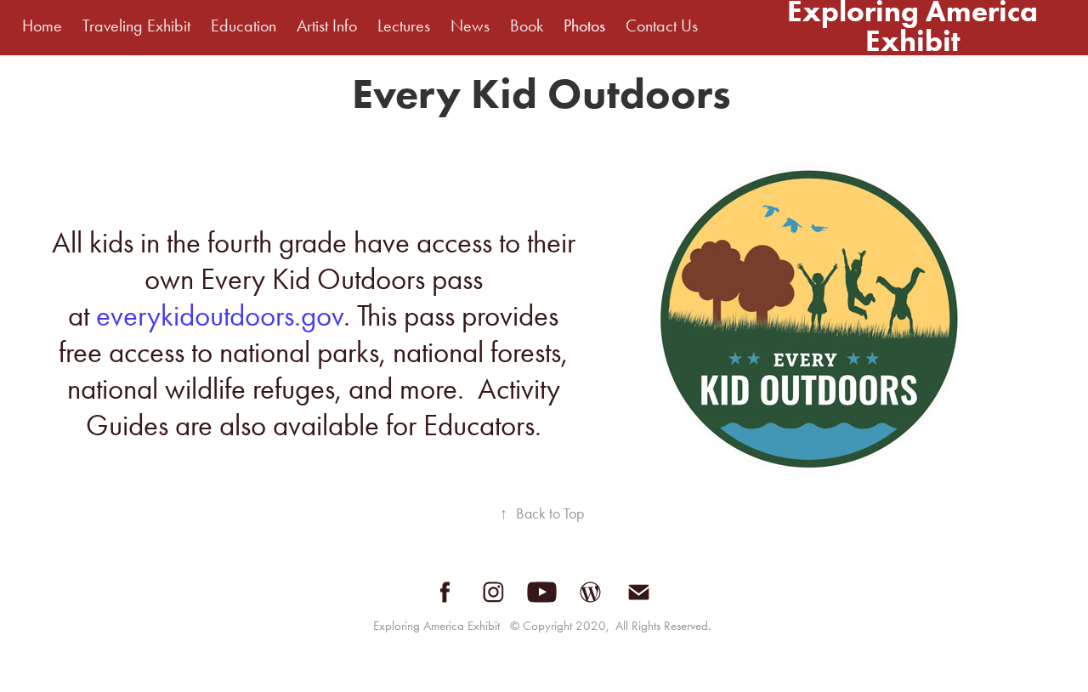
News (470, 25)
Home (42, 25)
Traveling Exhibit (136, 25)
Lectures (403, 25)
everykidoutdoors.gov (219, 315)
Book (526, 25)
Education (243, 25)
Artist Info (327, 25)
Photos (584, 25)
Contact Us (662, 25)
